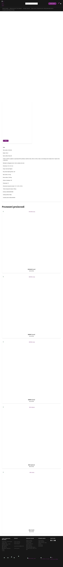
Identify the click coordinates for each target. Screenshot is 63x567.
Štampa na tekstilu (29, 540)
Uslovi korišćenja (41, 540)
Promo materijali (28, 542)
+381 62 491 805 (16, 543)
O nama (3, 550)
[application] (8, 8)
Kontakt (3, 549)
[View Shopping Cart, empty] (58, 4)
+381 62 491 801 (16, 548)
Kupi (6, 140)
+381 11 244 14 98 (17, 542)
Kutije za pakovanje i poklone (30, 547)
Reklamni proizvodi (29, 541)
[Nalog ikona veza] (60, 3)
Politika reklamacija (41, 541)
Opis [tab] (4, 147)
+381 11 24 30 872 (17, 541)
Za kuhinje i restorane (29, 543)
